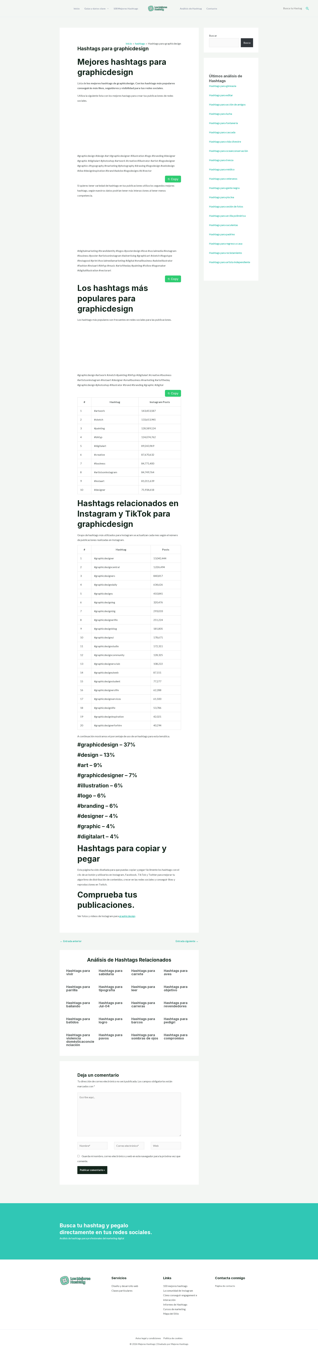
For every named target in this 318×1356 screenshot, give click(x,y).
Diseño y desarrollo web (124, 1285)
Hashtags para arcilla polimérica (227, 215)
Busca (246, 42)
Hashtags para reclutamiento (225, 252)
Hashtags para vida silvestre (225, 141)
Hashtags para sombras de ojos (144, 1036)
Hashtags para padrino (222, 234)
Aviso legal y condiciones (148, 1338)
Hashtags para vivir (78, 972)
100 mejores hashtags (175, 1285)
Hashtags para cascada (222, 132)
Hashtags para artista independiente (229, 262)
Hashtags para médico (222, 169)
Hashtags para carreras (143, 1004)
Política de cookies (173, 1338)
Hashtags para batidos (78, 1020)
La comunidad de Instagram (178, 1290)
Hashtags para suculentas (223, 224)
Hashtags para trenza (221, 160)
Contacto (211, 8)
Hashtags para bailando (78, 1004)
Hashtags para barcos (143, 1020)
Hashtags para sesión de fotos (226, 206)
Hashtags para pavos (110, 1036)
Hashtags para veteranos (223, 178)
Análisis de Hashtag (191, 8)
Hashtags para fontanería (223, 123)
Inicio (77, 8)
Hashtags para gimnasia (222, 85)
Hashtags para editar (221, 95)
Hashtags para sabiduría (110, 972)
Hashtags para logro (110, 1020)
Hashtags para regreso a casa (225, 243)
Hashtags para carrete (143, 972)
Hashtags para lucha (220, 113)
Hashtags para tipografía (110, 988)
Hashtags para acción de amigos (227, 104)
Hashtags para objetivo (175, 988)
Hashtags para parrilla (78, 988)
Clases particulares (121, 1290)
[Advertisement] (129, 129)
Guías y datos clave (95, 8)
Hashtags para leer (143, 988)
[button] (307, 8)
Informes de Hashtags (175, 1304)
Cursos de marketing (174, 1309)
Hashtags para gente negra (224, 187)
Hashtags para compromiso (175, 1036)
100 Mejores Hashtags (125, 8)
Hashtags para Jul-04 (110, 1004)
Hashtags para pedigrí (175, 1020)
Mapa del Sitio (171, 1313)
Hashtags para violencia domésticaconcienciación (80, 1040)
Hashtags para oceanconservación (228, 150)
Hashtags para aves (175, 972)
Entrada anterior (71, 941)
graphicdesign (127, 916)
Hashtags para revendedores (175, 1004)
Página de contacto (225, 1285)
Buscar (213, 35)
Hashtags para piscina (221, 197)
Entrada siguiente (187, 941)
